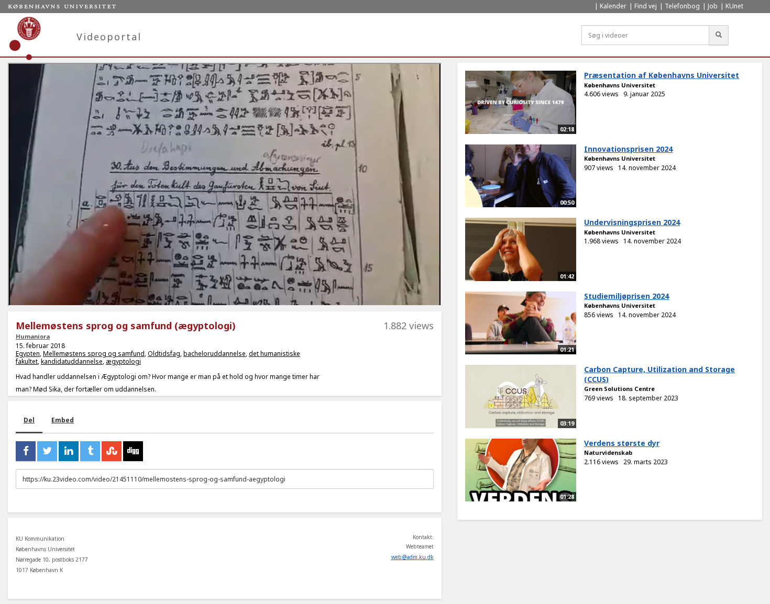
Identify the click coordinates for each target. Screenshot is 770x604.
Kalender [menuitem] (613, 6)
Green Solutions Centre (619, 389)
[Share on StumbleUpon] (112, 451)
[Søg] (719, 35)
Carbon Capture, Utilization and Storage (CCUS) (659, 374)
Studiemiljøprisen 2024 (626, 296)
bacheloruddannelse (214, 353)
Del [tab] (29, 420)
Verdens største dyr (621, 443)
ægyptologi (123, 361)
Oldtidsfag (164, 353)
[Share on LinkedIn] (69, 451)
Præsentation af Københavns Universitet (661, 75)
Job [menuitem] (713, 6)
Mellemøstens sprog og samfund (94, 353)
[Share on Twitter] (47, 451)
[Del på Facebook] (26, 451)
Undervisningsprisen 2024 (632, 222)
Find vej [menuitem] (645, 6)
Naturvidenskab (608, 452)
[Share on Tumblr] (90, 451)
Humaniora (33, 336)
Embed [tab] (62, 420)
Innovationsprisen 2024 (628, 149)
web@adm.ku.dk (412, 557)
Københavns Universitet (619, 85)
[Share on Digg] (133, 451)
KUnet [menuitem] (734, 6)
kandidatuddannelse (72, 361)
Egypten (28, 353)
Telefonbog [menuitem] (682, 6)
